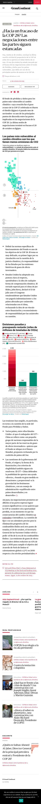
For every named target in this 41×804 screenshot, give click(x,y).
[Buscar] (37, 8)
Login (30, 2)
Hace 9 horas (7, 608)
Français (17, 14)
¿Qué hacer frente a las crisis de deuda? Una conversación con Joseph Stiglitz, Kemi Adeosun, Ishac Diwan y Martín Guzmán (26, 689)
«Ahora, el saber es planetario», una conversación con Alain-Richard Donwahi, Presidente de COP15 (25, 716)
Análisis (16, 23)
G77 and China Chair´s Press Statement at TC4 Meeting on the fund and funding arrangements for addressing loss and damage (21, 570)
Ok (21, 801)
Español (24, 14)
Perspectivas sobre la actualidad (24, 637)
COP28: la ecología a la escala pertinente (26, 646)
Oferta (37, 2)
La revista (6, 781)
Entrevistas (17, 677)
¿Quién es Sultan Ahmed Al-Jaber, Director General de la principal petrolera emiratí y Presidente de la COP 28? (17, 752)
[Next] (38, 592)
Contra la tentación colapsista (24, 666)
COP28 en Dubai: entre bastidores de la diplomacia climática (25, 640)
